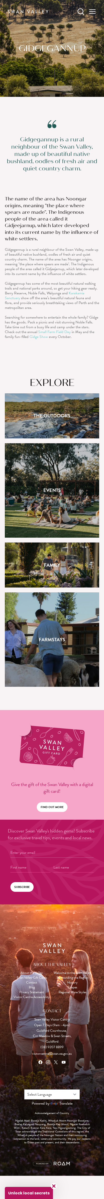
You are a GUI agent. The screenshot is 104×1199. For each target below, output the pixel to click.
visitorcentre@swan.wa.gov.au (52, 1053)
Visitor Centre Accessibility (32, 997)
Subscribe (22, 887)
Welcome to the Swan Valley (72, 972)
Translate (66, 1103)
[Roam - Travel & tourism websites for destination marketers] (62, 1164)
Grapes (72, 987)
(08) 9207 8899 (52, 1047)
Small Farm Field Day (54, 332)
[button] (29, 1193)
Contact (31, 982)
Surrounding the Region (72, 977)
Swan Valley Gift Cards (32, 977)
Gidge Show (39, 337)
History (72, 982)
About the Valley (32, 972)
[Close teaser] (54, 1186)
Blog (32, 987)
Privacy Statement (31, 992)
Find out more (52, 807)
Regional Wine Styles (72, 992)
